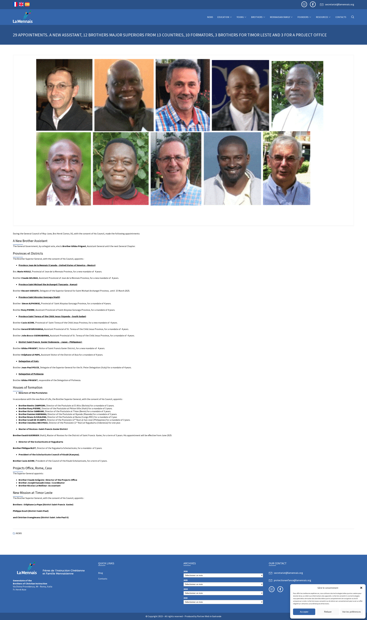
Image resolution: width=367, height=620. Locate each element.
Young (240, 17)
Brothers (256, 17)
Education (223, 17)
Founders (303, 17)
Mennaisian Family (280, 17)
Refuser (328, 612)
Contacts (340, 17)
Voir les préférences (351, 612)
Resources (322, 17)
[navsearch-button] (352, 17)
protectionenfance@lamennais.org (292, 580)
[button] (361, 587)
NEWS (210, 17)
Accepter (304, 612)
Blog (100, 572)
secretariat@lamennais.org (339, 4)
